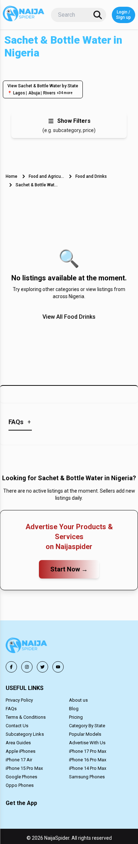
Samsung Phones (87, 776)
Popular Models (85, 734)
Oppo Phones (20, 785)
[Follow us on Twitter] (42, 667)
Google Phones (21, 776)
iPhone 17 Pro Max (87, 751)
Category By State (87, 725)
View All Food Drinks (69, 316)
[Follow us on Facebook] (11, 667)
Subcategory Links (25, 734)
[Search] (97, 15)
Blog (74, 708)
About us (78, 700)
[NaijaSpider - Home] (27, 646)
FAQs (11, 708)
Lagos (19, 93)
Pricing (76, 717)
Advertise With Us (87, 742)
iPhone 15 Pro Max (24, 768)
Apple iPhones (20, 751)
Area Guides (18, 742)
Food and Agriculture (46, 176)
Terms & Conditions (26, 717)
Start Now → (69, 569)
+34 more (65, 93)
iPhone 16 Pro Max (87, 759)
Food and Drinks (91, 176)
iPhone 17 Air (19, 759)
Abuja (34, 93)
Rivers (49, 93)
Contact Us (17, 725)
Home (11, 176)
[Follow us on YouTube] (58, 667)
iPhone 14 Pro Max (87, 768)
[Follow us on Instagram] (27, 667)
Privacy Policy (19, 700)
